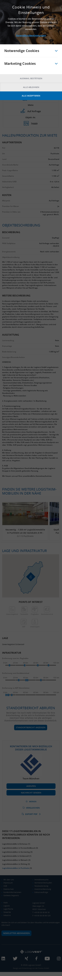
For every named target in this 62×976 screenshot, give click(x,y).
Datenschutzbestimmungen (31, 35)
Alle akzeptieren (31, 95)
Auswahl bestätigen (31, 78)
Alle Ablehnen (31, 87)
